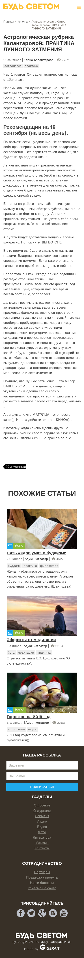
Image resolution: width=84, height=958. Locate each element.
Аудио (42, 821)
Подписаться (42, 787)
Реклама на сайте (42, 888)
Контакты (42, 848)
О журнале (42, 811)
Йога (19, 545)
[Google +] (42, 913)
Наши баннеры (42, 883)
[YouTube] (64, 913)
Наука (19, 709)
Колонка (22, 21)
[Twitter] (31, 913)
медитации (26, 652)
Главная (8, 21)
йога (11, 652)
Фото (42, 832)
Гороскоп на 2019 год (28, 716)
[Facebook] (21, 913)
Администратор (36, 559)
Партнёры (42, 872)
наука (32, 729)
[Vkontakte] (53, 913)
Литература (42, 837)
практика (31, 66)
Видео (42, 827)
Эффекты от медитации (31, 639)
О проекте (42, 805)
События (42, 816)
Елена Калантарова (38, 60)
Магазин (41, 843)
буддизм (14, 565)
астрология (13, 66)
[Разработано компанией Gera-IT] (50, 949)
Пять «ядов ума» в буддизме (36, 553)
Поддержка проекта (42, 877)
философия (49, 565)
